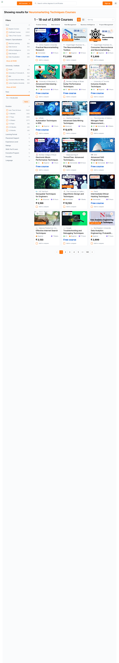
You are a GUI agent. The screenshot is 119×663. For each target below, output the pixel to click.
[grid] (79, 19)
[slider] (6, 95)
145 (87, 252)
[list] (83, 19)
